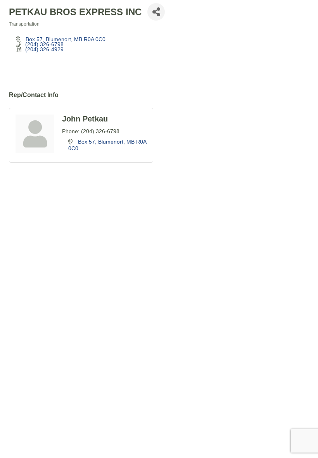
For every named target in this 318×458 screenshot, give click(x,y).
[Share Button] (156, 12)
